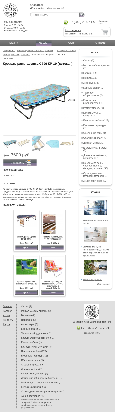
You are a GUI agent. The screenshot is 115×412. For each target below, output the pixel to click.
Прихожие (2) (90, 78)
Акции (71, 42)
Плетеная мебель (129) (96, 120)
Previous (8, 142)
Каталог (44, 42)
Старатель (9, 50)
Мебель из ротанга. (92, 279)
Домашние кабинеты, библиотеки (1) (95, 156)
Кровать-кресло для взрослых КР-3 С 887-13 (26, 283)
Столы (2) (88, 60)
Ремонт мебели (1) (93, 108)
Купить (26, 247)
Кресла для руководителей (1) (93, 101)
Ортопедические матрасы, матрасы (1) (95, 174)
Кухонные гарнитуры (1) (34, 355)
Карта (6, 324)
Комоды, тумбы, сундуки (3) (92, 114)
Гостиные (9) (90, 73)
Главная (14, 42)
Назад (8, 100)
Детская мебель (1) (93, 143)
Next (73, 142)
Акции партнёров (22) (95, 181)
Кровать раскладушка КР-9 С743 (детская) (53, 238)
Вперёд (71, 100)
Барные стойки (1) (93, 88)
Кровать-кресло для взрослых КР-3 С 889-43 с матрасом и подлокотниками (52, 285)
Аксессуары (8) (91, 83)
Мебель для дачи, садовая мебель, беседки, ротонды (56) (95, 166)
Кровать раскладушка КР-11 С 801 (26, 238)
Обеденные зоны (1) (94, 133)
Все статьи (103, 284)
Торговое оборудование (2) (93, 94)
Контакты (100, 42)
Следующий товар (66, 50)
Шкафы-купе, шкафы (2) (34, 373)
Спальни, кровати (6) (94, 138)
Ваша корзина (73, 30)
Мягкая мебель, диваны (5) (36, 311)
